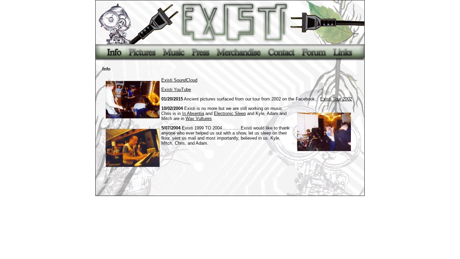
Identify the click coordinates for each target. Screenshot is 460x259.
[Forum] (313, 52)
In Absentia (193, 113)
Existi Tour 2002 (336, 99)
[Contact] (281, 52)
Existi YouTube (176, 89)
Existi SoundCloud (179, 80)
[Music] (173, 52)
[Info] (111, 52)
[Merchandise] (238, 52)
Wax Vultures (199, 118)
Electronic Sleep (230, 113)
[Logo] (230, 22)
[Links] (346, 52)
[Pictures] (142, 52)
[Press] (200, 52)
